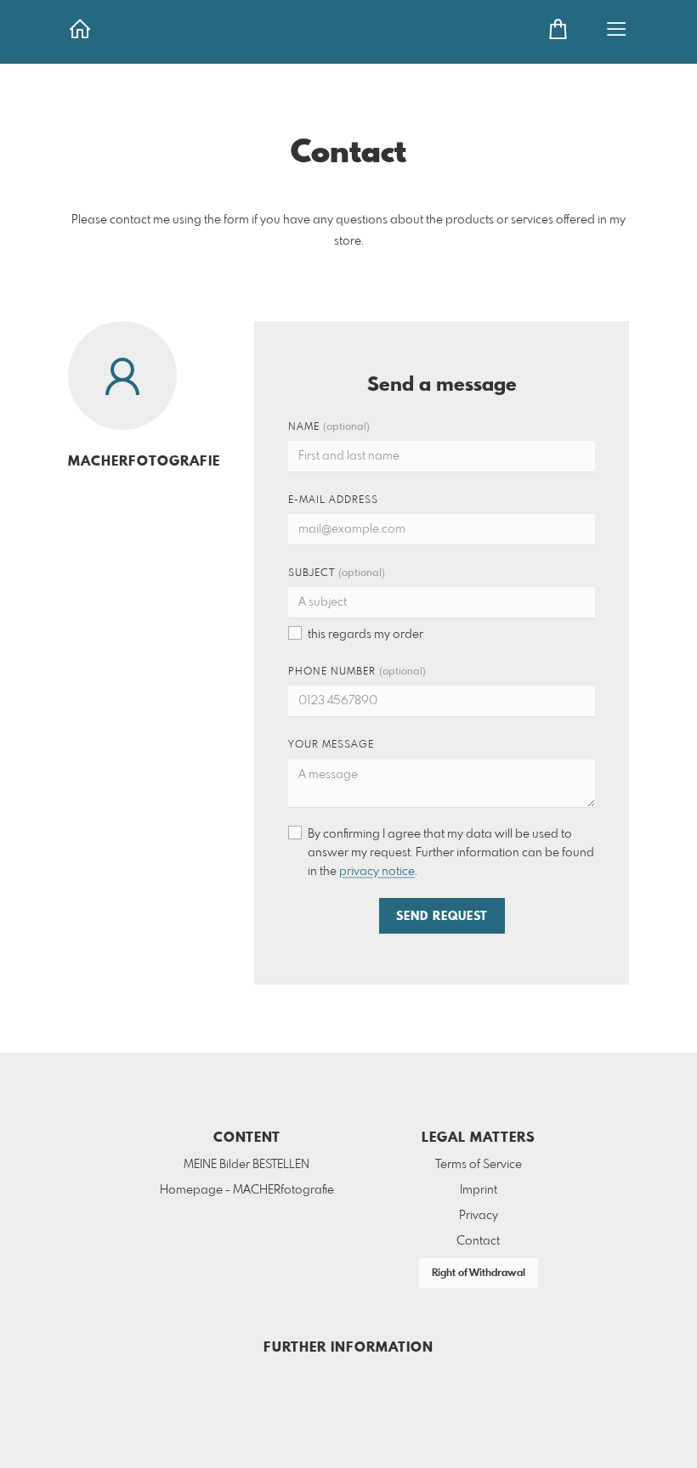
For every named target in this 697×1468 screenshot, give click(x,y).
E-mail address (333, 500)
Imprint (478, 1190)
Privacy (478, 1216)
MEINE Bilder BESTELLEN (246, 1165)
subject (336, 573)
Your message (331, 745)
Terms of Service (478, 1165)
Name (329, 427)
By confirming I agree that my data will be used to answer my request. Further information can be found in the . (451, 853)
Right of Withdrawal (478, 1273)
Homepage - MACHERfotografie (247, 1190)
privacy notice (377, 872)
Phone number (357, 672)
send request (442, 917)
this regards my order (365, 635)
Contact (478, 1241)
